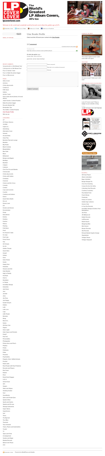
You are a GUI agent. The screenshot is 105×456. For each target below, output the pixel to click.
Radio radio (6, 363)
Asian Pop (6, 138)
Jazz (4, 291)
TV (3, 431)
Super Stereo (6, 409)
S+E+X (5, 379)
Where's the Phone (8, 442)
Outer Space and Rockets (10, 332)
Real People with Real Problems (12, 366)
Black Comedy (7, 147)
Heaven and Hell (7, 269)
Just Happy (6, 300)
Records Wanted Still (8, 105)
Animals (5, 133)
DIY (4, 205)
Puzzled (5, 361)
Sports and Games (8, 402)
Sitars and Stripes (8, 388)
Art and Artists (6, 135)
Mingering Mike (86, 224)
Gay (4, 241)
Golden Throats (7, 248)
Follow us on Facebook (48, 28)
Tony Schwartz (7, 424)
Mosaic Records (86, 228)
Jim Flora (5, 298)
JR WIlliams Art (86, 215)
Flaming (5, 226)
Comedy (5, 185)
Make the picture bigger (14, 73)
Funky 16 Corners (87, 199)
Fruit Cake (6, 237)
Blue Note (5, 151)
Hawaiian (5, 266)
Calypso (5, 165)
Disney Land (6, 203)
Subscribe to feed (9, 28)
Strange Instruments (8, 406)
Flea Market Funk (86, 193)
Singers (5, 386)
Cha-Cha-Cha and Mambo (10, 169)
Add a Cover (6, 81)
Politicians (6, 350)
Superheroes (6, 411)
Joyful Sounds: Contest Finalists (12, 100)
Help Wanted (6, 271)
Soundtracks (6, 395)
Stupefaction (85, 235)
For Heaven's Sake (8, 232)
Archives (5, 83)
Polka (4, 352)
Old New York (6, 325)
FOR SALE (6, 90)
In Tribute (5, 282)
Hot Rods (5, 275)
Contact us (6, 87)
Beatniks (5, 142)
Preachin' (5, 354)
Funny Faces (6, 239)
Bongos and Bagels (8, 158)
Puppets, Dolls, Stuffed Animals (11, 359)
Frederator (85, 197)
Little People (6, 314)
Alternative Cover (7, 131)
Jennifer (5, 293)
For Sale (5, 235)
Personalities (6, 339)
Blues (4, 153)
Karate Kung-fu (7, 302)
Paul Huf (5, 336)
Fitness (5, 223)
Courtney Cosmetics (87, 190)
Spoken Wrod (6, 400)
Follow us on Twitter (21, 28)
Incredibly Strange (8, 284)
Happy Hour (6, 264)
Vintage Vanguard (87, 240)
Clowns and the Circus (9, 183)
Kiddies (5, 305)
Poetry (4, 348)
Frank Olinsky (85, 195)
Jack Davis (6, 289)
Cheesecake (6, 171)
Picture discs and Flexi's (9, 343)
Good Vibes (6, 251)
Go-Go (4, 246)
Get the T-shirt (11, 70)
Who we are (10, 75)
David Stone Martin (8, 199)
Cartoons (5, 167)
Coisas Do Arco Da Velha (89, 186)
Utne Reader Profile (8, 112)
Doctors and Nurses (8, 208)
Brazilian (5, 162)
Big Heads (6, 144)
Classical (5, 181)
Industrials (6, 287)
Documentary (6, 210)
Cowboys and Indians (9, 194)
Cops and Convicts (8, 190)
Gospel (5, 253)
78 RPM (5, 124)
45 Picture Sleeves (8, 122)
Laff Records (85, 219)
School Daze (6, 381)
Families (5, 219)
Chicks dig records (8, 85)
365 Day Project (86, 175)
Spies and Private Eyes (9, 397)
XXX (4, 445)
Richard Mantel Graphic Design (90, 233)
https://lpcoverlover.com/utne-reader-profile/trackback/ (39, 50)
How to (5, 278)
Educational (6, 214)
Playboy (5, 345)
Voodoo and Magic (8, 438)
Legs (4, 311)
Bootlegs (5, 160)
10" (4, 120)
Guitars (5, 255)
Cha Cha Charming (87, 184)
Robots (5, 372)
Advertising (6, 129)
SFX (4, 384)
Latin (4, 307)
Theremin (5, 422)
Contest (5, 187)
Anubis (33, 452)
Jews (4, 296)
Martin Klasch (85, 221)
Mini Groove (85, 226)
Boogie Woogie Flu (87, 181)
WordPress (25, 452)
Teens (4, 415)
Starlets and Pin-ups (8, 404)
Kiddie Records (86, 217)
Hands (4, 262)
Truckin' (5, 429)
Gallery (5, 92)
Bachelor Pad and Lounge (10, 140)
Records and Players (8, 368)
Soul (4, 393)
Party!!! (5, 334)
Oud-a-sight (6, 330)
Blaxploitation (6, 149)
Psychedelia (6, 357)
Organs (5, 327)
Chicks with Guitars (8, 176)
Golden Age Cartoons (88, 202)
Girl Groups (6, 244)
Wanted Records (7, 440)
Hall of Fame (6, 260)
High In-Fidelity (7, 273)
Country (5, 192)
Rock (4, 375)
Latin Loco (6, 309)
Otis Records (85, 230)
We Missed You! (17, 66)
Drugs (4, 212)
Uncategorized (7, 436)
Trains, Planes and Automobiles (11, 427)
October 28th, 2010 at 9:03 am (34, 56)
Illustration (6, 280)
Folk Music (6, 228)
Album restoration (87, 177)
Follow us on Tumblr (34, 28)
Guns (4, 257)
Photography (6, 341)
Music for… (6, 320)
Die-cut (5, 201)
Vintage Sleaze (86, 237)
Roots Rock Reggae (8, 377)
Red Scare (6, 370)
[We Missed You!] (92, 53)
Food (4, 230)
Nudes (4, 323)
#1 (27, 54)
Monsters (5, 316)
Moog (4, 318)
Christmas (5, 178)
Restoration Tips (7, 107)
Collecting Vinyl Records (88, 188)
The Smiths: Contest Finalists (11, 109)
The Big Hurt (6, 418)
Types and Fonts (7, 433)
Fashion (5, 221)
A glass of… (6, 126)
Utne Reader (55, 37)
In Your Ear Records (87, 206)
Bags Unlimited (86, 179)
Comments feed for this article (69, 46)
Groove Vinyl (85, 204)
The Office (5, 420)
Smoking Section (7, 390)
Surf (4, 413)
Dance (4, 196)
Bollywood (6, 156)
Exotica (5, 217)
